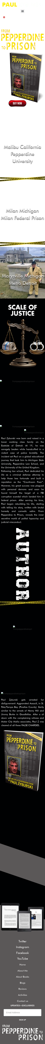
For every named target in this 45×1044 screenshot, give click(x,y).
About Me (23, 970)
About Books (22, 977)
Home (22, 964)
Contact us (22, 1001)
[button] (22, 11)
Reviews (22, 989)
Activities (22, 995)
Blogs (22, 983)
